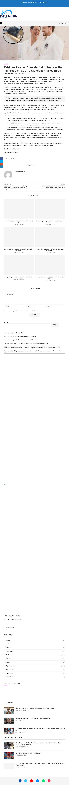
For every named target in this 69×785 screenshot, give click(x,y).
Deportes (35, 643)
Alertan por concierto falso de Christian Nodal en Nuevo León (20, 336)
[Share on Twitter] (40, 165)
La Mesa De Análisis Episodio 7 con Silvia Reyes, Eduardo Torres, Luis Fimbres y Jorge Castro (40, 764)
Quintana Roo (35, 673)
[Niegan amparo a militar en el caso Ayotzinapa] (19, 265)
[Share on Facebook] (38, 165)
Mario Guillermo (9, 73)
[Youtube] (33, 4)
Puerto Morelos (35, 669)
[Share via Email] (43, 165)
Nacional (35, 658)
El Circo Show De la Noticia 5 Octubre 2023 (29, 753)
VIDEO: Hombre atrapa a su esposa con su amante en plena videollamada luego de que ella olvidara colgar (32, 347)
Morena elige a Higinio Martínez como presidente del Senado (20, 340)
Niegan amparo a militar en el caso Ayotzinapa (18, 277)
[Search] (65, 23)
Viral (12, 158)
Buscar (6, 322)
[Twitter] (52, 23)
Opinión (35, 662)
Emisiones (35, 647)
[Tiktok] (40, 4)
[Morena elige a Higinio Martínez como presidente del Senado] (50, 209)
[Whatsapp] (37, 4)
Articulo (35, 640)
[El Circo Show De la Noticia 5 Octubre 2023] (9, 755)
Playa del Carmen (35, 666)
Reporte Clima (35, 677)
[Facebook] (28, 4)
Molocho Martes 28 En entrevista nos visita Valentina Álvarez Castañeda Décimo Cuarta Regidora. (38, 743)
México (6, 158)
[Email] (35, 4)
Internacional (35, 651)
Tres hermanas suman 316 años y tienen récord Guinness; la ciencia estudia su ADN (26, 343)
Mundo (35, 654)
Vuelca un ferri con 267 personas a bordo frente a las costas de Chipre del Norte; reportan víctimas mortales (32, 351)
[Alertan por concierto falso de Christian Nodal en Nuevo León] (19, 209)
